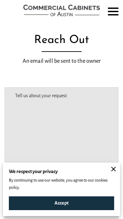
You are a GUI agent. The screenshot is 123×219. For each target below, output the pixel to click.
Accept (61, 203)
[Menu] (113, 11)
